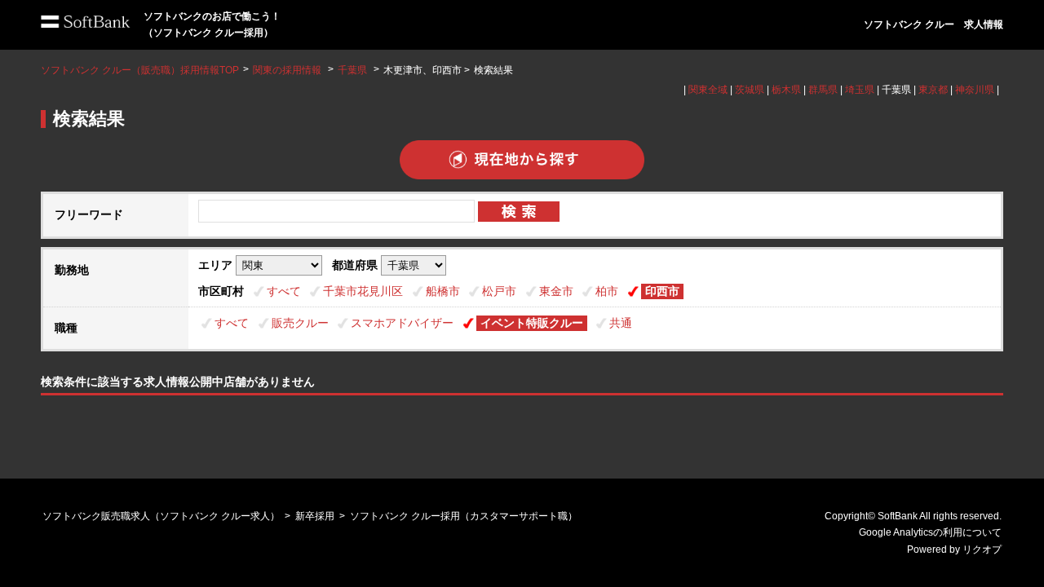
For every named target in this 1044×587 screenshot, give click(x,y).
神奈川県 (974, 89)
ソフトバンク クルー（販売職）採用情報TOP (140, 70)
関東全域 (708, 89)
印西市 (662, 291)
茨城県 (749, 89)
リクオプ (982, 549)
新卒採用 (314, 516)
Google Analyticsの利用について (930, 532)
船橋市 (443, 291)
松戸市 (499, 291)
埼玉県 (859, 89)
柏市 (606, 291)
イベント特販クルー (531, 322)
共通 (620, 322)
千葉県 (352, 70)
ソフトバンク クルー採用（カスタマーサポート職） (463, 516)
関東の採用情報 (288, 70)
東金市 (556, 291)
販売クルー (300, 322)
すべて (284, 291)
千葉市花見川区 (363, 291)
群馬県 (823, 89)
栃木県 (786, 89)
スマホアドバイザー (402, 322)
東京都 (933, 89)
